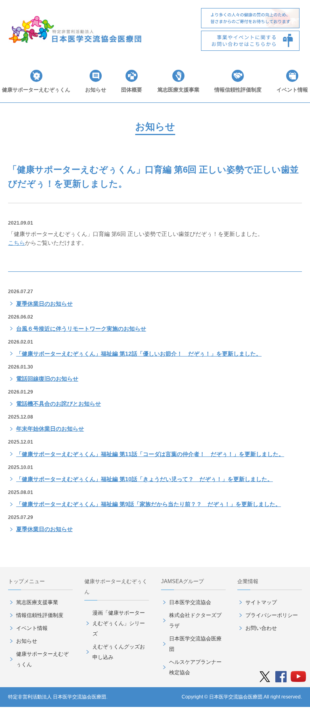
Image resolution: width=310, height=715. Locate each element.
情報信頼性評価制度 (238, 90)
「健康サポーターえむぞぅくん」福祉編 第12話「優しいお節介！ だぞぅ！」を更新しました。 (139, 353)
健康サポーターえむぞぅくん (36, 90)
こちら (16, 243)
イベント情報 (292, 90)
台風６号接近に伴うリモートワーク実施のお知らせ (81, 328)
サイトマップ (261, 602)
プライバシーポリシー (271, 615)
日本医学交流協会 (190, 602)
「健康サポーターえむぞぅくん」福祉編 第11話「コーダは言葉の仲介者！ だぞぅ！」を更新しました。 (150, 454)
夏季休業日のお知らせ (44, 303)
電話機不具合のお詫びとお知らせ (58, 403)
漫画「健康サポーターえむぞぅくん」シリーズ (118, 623)
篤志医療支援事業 (178, 90)
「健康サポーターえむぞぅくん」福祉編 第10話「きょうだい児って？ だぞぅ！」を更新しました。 (144, 479)
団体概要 (131, 90)
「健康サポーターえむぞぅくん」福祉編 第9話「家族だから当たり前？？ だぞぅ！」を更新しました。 (148, 504)
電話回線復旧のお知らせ (47, 378)
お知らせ (95, 90)
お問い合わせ (261, 628)
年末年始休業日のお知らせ (50, 428)
